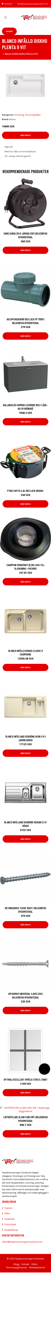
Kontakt (25, 1264)
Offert (9, 31)
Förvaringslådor (33, 114)
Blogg (16, 1264)
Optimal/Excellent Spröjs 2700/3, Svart (25, 1079)
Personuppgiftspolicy (16, 1267)
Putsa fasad (10, 1224)
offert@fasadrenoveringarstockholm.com (32, 4)
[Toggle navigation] (5, 17)
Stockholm (8, 4)
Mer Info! (25, 135)
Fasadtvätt (9, 1219)
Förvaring (19, 114)
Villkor (34, 1264)
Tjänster (8, 1208)
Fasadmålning (11, 1229)
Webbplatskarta (37, 1267)
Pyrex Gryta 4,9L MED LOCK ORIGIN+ (25, 490)
